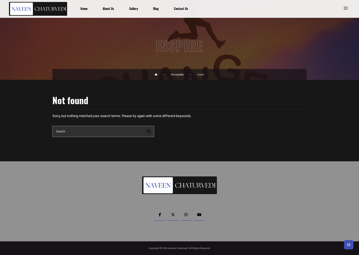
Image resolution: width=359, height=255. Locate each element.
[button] (345, 8)
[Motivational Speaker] (38, 9)
